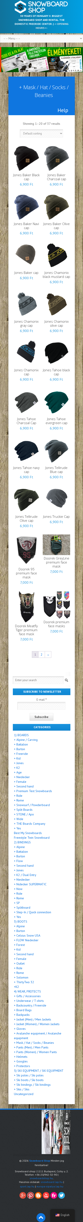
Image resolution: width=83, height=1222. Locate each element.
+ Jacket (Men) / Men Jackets (32, 1019)
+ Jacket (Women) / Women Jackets (37, 1024)
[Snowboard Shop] (41, 7)
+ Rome (19, 800)
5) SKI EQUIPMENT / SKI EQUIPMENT (39, 1071)
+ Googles (21, 1061)
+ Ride (18, 796)
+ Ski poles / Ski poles (29, 1075)
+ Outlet (19, 963)
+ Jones (19, 763)
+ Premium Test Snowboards (33, 791)
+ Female (20, 782)
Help (63, 110)
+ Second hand (24, 786)
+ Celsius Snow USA (27, 935)
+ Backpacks (22, 1015)
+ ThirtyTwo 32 (24, 982)
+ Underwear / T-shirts (29, 1001)
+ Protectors (22, 1066)
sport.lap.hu (27, 1186)
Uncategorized (23, 1094)
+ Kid (17, 758)
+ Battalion (21, 744)
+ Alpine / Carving (26, 740)
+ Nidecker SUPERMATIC (30, 884)
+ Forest (19, 945)
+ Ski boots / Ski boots (29, 1080)
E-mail (42, 700)
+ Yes (17, 828)
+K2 (16, 987)
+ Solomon (21, 977)
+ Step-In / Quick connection (32, 912)
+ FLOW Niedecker (26, 940)
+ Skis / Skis (21, 1089)
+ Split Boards (23, 810)
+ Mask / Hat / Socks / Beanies (34, 1043)
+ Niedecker (22, 777)
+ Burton (19, 749)
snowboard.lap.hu (52, 1182)
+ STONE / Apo (24, 814)
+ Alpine (19, 847)
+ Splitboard (22, 908)
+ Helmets (20, 1057)
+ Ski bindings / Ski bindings (32, 1085)
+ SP (17, 903)
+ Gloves (20, 1029)
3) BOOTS (20, 921)
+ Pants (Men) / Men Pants (31, 1047)
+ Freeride (21, 754)
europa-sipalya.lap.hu (50, 1186)
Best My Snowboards (28, 833)
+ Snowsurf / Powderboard (32, 805)
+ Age (18, 772)
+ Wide (18, 819)
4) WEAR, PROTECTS (27, 991)
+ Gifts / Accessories (27, 996)
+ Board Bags (23, 1010)
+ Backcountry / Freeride (30, 1005)
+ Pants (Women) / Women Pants (35, 1052)
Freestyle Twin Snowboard (32, 838)
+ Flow (18, 861)
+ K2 (17, 768)
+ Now (18, 889)
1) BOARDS (21, 735)
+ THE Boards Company (29, 824)
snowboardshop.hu (41, 1178)
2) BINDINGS (22, 842)
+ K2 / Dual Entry (25, 875)
